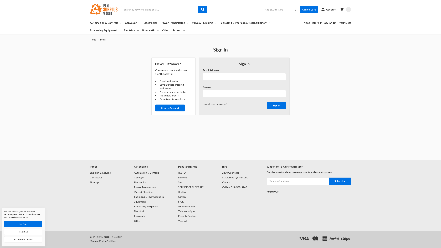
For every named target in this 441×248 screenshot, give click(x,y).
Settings (23, 224)
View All (182, 220)
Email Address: (211, 70)
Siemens (182, 177)
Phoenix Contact (187, 216)
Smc (180, 182)
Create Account (170, 107)
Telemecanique (186, 211)
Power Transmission (173, 22)
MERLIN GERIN (186, 206)
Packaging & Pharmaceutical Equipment (244, 22)
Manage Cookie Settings (103, 241)
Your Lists (345, 22)
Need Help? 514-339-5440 (320, 22)
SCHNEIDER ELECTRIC (191, 187)
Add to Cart (309, 9)
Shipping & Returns (100, 172)
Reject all (23, 231)
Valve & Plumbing (202, 22)
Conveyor (131, 22)
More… (177, 30)
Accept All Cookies (23, 239)
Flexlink (182, 191)
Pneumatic (148, 30)
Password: (209, 87)
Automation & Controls (104, 22)
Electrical (129, 30)
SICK (181, 201)
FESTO (182, 172)
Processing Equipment (103, 30)
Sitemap (94, 182)
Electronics (150, 22)
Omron (182, 196)
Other (166, 30)
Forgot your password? (215, 103)
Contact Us (96, 177)
